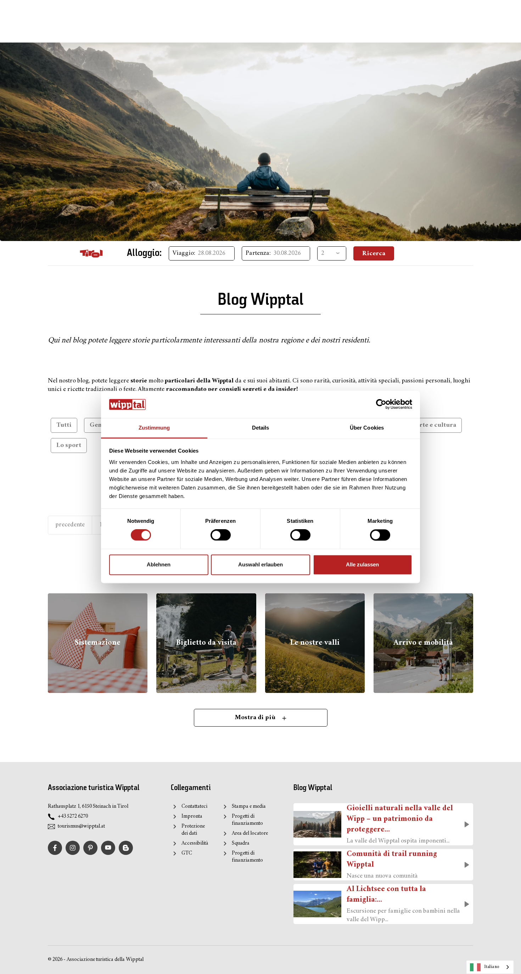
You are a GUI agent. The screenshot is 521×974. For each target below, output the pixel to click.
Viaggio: (184, 253)
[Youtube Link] (108, 848)
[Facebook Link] (55, 848)
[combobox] (490, 967)
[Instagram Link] (73, 848)
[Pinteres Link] (90, 848)
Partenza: (258, 253)
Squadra (240, 843)
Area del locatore (250, 833)
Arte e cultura (435, 425)
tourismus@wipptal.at (81, 826)
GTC (186, 853)
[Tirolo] (91, 253)
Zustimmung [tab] (154, 428)
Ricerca (373, 253)
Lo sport (68, 445)
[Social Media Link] (126, 848)
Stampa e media (248, 806)
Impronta (191, 816)
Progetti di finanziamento (247, 820)
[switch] (221, 535)
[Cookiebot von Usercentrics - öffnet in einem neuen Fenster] (381, 404)
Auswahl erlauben (260, 564)
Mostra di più (256, 717)
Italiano (491, 966)
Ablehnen (158, 564)
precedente (70, 525)
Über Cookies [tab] (367, 428)
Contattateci (194, 806)
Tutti (64, 425)
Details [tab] (260, 428)
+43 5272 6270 (73, 816)
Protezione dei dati (193, 830)
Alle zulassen (362, 564)
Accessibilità (194, 843)
